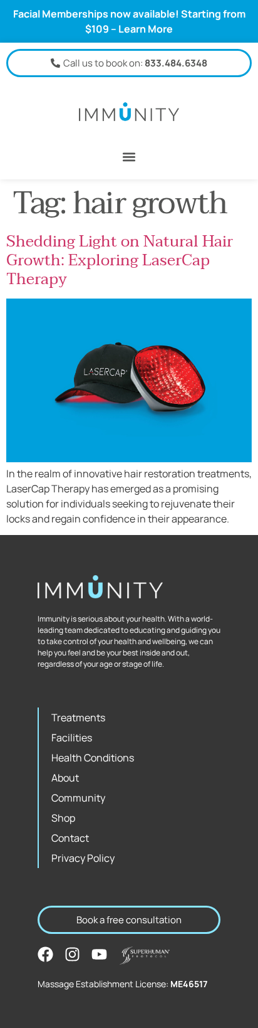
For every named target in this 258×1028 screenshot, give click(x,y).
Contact (70, 838)
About (65, 778)
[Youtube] (99, 954)
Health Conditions (92, 758)
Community (78, 798)
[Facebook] (45, 954)
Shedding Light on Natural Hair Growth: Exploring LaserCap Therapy (119, 260)
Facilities (71, 738)
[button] (129, 156)
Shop (63, 818)
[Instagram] (72, 954)
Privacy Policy (83, 858)
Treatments (78, 717)
